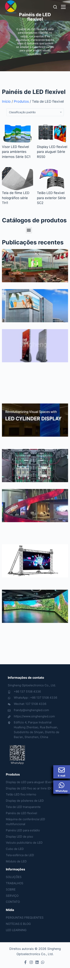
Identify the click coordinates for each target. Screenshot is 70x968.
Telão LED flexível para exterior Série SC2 (51, 198)
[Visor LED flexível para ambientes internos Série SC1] (17, 132)
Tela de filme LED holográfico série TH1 (15, 198)
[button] (29, 230)
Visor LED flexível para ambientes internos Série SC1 (16, 152)
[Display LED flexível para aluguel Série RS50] (52, 132)
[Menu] (63, 6)
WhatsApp (61, 790)
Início (6, 101)
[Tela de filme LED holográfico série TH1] (17, 179)
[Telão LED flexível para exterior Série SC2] (52, 179)
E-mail (61, 775)
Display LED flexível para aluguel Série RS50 (52, 152)
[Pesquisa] (55, 7)
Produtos (21, 101)
